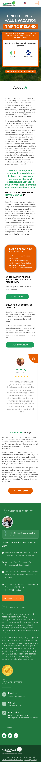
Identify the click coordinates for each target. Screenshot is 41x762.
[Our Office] (4, 712)
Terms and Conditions (12, 760)
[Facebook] (4, 735)
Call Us (11, 703)
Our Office (13, 712)
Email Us (12, 693)
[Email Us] (4, 694)
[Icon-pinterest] (16, 735)
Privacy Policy (30, 760)
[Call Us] (4, 703)
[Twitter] (10, 735)
